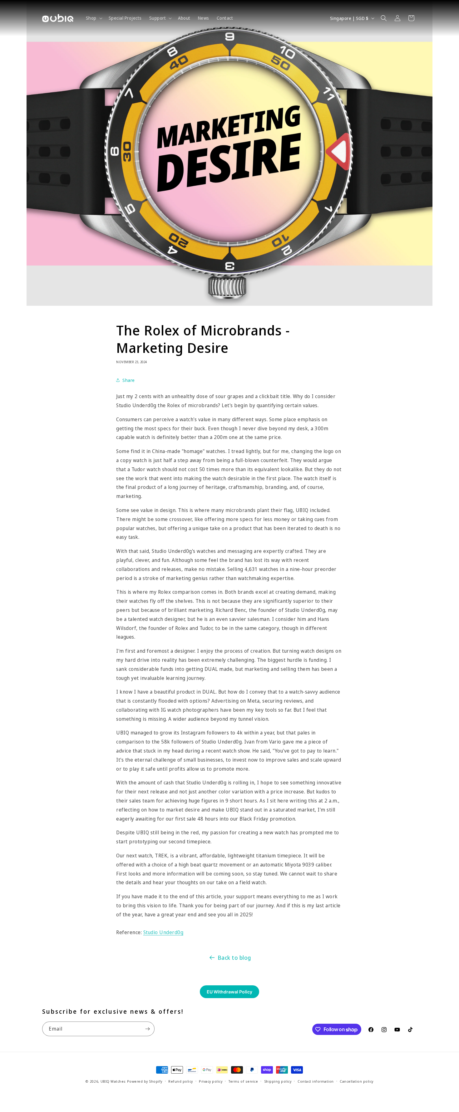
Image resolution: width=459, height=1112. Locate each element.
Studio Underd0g (163, 932)
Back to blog (234, 957)
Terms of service (243, 1081)
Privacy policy (210, 1081)
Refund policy (180, 1081)
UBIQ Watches (113, 1081)
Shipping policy (278, 1081)
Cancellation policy (356, 1081)
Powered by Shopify (144, 1081)
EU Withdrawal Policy (229, 991)
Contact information (316, 1081)
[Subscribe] (147, 1029)
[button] (93, 18)
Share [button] (128, 380)
